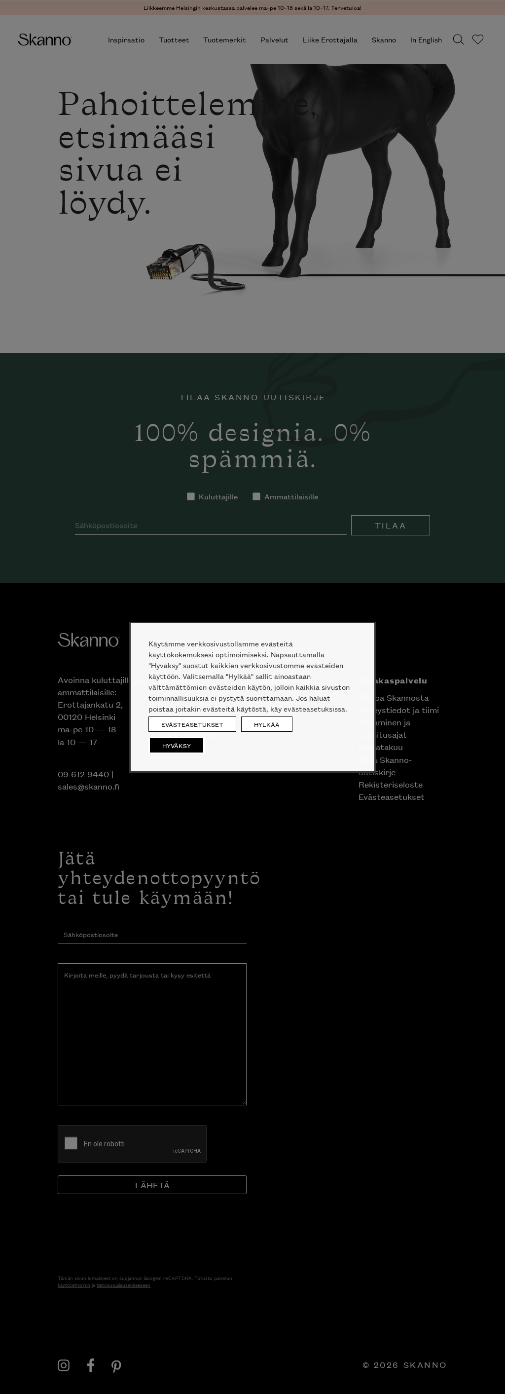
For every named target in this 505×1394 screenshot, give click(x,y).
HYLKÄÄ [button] (267, 724)
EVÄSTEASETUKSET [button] (192, 724)
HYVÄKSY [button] (176, 745)
